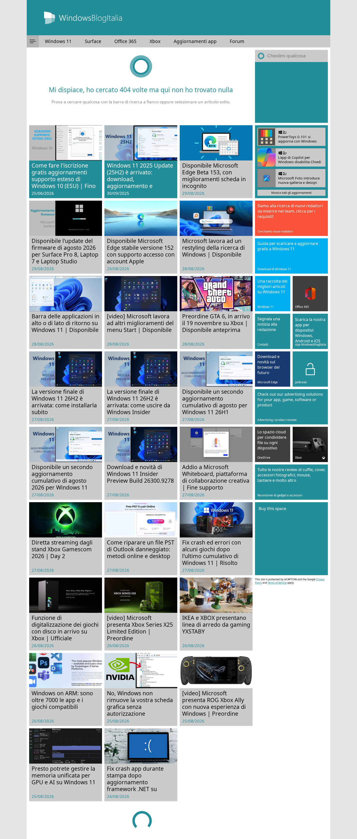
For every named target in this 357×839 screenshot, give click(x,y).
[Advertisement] (291, 92)
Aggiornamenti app (195, 41)
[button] (33, 41)
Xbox (155, 41)
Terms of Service (277, 582)
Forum (237, 41)
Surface (93, 41)
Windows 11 (58, 41)
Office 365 (125, 41)
